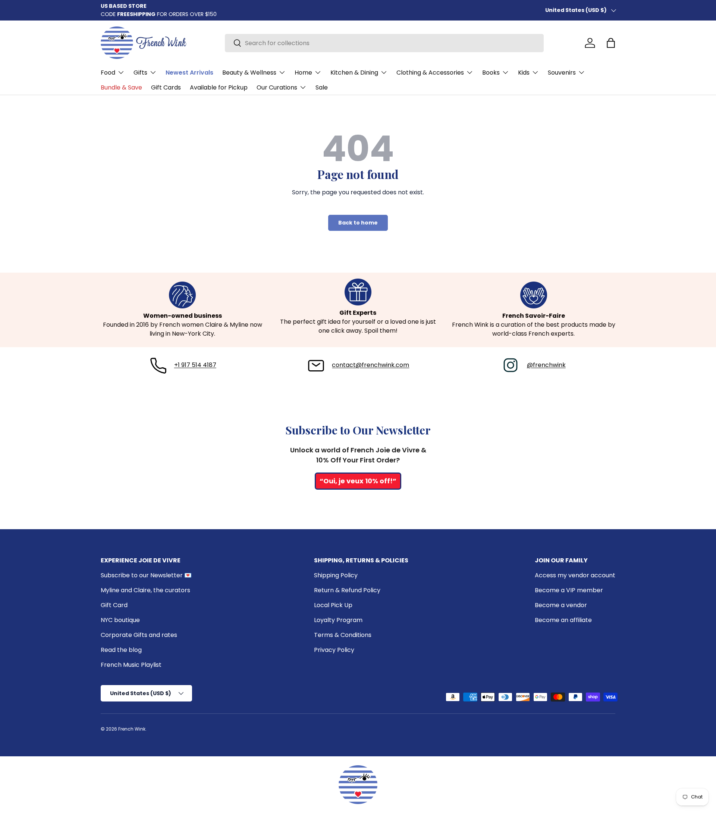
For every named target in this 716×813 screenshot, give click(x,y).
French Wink (131, 729)
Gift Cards (166, 87)
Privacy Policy (334, 650)
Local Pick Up (333, 605)
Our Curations (277, 87)
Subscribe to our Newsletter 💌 (146, 575)
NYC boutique (120, 620)
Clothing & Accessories (430, 72)
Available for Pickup (219, 87)
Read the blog (121, 650)
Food (108, 72)
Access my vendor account (575, 575)
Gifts (140, 72)
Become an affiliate (563, 620)
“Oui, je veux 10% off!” (358, 481)
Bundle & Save (121, 87)
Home (303, 72)
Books (491, 72)
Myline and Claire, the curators (145, 590)
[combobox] (384, 43)
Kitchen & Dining (354, 72)
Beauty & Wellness (249, 72)
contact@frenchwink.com (370, 365)
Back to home (358, 222)
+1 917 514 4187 (195, 365)
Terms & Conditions (342, 635)
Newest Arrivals (189, 72)
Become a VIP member (569, 590)
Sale (321, 87)
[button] (611, 43)
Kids (524, 72)
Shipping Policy (336, 575)
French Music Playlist (131, 664)
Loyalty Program (338, 620)
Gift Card (114, 605)
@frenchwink (546, 365)
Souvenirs (562, 72)
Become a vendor (561, 605)
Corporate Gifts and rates (139, 635)
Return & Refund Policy (347, 590)
